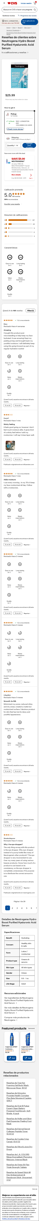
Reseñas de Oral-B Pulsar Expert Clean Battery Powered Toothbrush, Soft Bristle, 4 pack (18, 1110)
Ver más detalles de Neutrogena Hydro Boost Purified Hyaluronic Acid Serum (18, 1010)
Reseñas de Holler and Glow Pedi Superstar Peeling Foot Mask (19, 1121)
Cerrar (34, 1189)
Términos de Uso (24, 1219)
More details (16, 174)
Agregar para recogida (29, 145)
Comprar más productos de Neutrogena (16, 1018)
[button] (2, 908)
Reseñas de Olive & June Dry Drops (19, 1147)
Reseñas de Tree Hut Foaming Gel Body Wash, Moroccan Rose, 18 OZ (17, 1085)
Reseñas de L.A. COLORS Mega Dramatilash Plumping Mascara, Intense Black (19, 1157)
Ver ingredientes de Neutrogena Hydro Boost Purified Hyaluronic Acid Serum (18, 1000)
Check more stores (15, 129)
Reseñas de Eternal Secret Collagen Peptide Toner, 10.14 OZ (18, 1131)
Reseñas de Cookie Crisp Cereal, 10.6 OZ (17, 1140)
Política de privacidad (10, 1219)
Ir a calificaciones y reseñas (14, 52)
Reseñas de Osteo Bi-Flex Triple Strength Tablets (17, 1165)
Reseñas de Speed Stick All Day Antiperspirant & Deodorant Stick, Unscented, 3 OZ (19, 1176)
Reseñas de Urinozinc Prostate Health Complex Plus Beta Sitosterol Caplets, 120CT (19, 1097)
